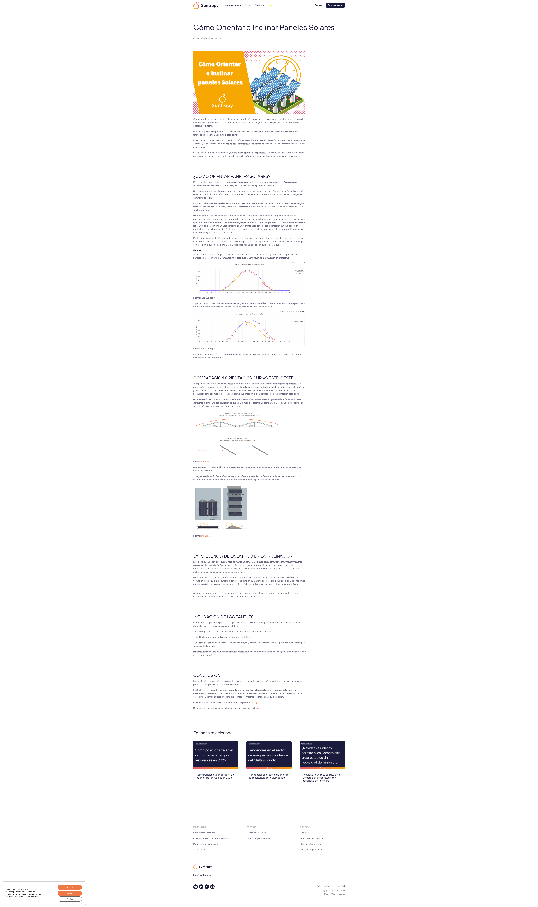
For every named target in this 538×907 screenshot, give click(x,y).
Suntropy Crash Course (311, 838)
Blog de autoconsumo (310, 844)
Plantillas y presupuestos (205, 844)
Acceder (319, 5)
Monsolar (205, 536)
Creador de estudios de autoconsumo (211, 838)
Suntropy (252, 702)
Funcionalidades (231, 5)
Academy (259, 5)
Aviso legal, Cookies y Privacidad (331, 886)
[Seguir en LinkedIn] (201, 886)
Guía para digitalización (311, 850)
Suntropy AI (199, 850)
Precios (248, 5)
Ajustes (70, 899)
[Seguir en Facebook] (207, 886)
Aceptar (69, 887)
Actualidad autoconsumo (207, 38)
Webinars (304, 833)
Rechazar (70, 893)
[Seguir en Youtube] (195, 886)
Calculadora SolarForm (204, 833)
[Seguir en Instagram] (212, 886)
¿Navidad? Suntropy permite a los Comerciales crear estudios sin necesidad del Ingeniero (321, 778)
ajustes (36, 897)
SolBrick (205, 462)
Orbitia (342, 894)
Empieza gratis (335, 5)
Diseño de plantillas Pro (258, 838)
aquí (258, 708)
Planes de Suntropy (256, 833)
